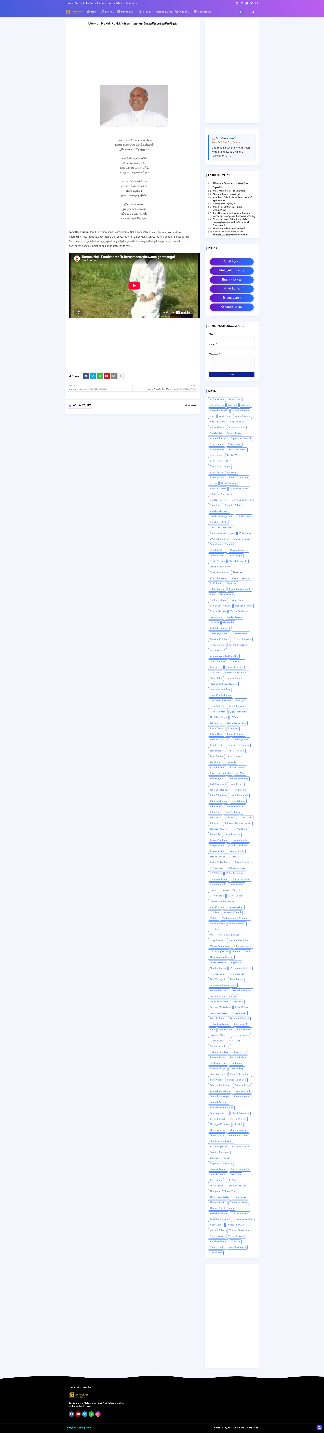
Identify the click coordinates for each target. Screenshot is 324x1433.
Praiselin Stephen (242, 990)
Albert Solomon (240, 410)
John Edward (239, 790)
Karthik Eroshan (241, 879)
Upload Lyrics (164, 12)
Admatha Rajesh (219, 410)
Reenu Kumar (217, 1041)
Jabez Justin (216, 723)
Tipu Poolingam (240, 1213)
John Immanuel (240, 795)
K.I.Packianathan (237, 868)
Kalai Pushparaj (234, 873)
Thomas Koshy (218, 1202)
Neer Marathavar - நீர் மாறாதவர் (229, 191)
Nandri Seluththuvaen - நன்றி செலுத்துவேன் (227, 208)
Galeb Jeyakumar (219, 634)
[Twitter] (93, 376)
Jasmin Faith (216, 745)
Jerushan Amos (235, 756)
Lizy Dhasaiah (217, 907)
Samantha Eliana (236, 1080)
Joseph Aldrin (232, 834)
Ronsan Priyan (217, 1057)
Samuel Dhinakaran (220, 1091)
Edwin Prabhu (217, 589)
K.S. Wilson (216, 873)
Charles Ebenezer (219, 511)
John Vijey (215, 818)
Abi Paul (245, 405)
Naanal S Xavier (241, 951)
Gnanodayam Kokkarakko (224, 656)
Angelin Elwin (237, 422)
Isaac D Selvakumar (220, 695)
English (101, 3)
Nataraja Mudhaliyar (221, 957)
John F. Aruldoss (218, 795)
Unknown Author (244, 1219)
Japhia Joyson (241, 739)
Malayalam (88, 3)
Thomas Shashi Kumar (222, 1208)
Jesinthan (215, 762)
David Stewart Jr (238, 561)
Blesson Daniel (218, 489)
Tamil (77, 3)
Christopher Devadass (221, 528)
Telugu (119, 3)
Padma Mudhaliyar (240, 968)
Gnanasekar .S (217, 650)
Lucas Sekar (236, 907)
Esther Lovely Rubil (220, 606)
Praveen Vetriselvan (220, 1007)
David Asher (216, 555)
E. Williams (216, 583)
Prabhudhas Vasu (219, 990)
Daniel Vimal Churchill (222, 544)
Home (68, 3)
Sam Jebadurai (218, 1074)
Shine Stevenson (238, 1130)
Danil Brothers (217, 550)
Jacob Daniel (217, 728)
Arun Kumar (216, 444)
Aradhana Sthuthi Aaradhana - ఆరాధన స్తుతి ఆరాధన (232, 199)
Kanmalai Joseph (219, 879)
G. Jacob (214, 622)
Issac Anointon (218, 712)
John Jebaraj (238, 801)
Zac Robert (216, 1253)
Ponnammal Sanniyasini (223, 985)
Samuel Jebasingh (219, 1096)
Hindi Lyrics (231, 288)
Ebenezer (231, 583)
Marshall (214, 929)
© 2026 (87, 1428)
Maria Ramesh (237, 923)
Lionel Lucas (235, 896)
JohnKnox (215, 823)
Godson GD (237, 661)
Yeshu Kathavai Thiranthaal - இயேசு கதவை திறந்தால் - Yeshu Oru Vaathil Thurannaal (231, 222)
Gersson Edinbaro (219, 639)
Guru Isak (215, 673)
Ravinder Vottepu (219, 1035)
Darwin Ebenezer (239, 550)
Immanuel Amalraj (220, 689)
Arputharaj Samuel (241, 438)
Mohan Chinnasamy (221, 946)
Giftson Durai (217, 645)
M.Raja (213, 918)
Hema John (216, 678)
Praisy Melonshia (219, 1002)
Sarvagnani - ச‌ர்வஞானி (224, 204)
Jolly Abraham (239, 829)
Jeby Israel (215, 751)
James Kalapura (235, 734)
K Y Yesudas (216, 868)
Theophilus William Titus (223, 1191)
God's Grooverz (218, 661)
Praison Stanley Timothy (223, 996)
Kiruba (213, 890)
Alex (212, 416)
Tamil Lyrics (231, 261)
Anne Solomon (237, 427)
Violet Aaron (217, 1236)
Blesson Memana (239, 489)
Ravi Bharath (244, 1029)
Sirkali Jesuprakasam (221, 1141)
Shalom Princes (238, 1119)
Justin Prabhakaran (220, 862)
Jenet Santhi (216, 756)
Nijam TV (236, 963)
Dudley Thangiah (241, 578)
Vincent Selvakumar (239, 1230)
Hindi (110, 3)
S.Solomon (236, 1063)
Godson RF (216, 667)
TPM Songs (232, 1180)
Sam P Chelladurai (240, 1074)
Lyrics (108, 12)
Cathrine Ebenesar (242, 500)
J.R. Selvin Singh (218, 717)
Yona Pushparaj (237, 1247)
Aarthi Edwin (217, 405)
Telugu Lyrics (232, 297)
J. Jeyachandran (238, 712)
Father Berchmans (239, 611)
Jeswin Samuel (237, 767)
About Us (185, 12)
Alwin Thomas (242, 416)
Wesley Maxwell (236, 1236)
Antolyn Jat (216, 433)
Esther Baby (237, 600)
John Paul (215, 812)
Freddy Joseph (234, 617)
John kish (247, 818)
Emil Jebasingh (218, 600)
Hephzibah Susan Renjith (223, 684)
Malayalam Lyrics (231, 270)
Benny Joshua (217, 477)
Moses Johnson (244, 946)
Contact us (252, 1428)
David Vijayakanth (220, 567)
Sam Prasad (216, 1080)
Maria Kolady (217, 923)
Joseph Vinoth (236, 851)
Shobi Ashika (217, 1135)
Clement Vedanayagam (222, 533)
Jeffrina (240, 751)
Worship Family (218, 1241)
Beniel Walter (234, 455)
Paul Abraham (237, 974)
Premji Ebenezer (218, 1013)
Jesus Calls (230, 762)
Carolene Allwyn (218, 500)
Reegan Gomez (241, 1035)
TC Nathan (216, 1180)
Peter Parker (236, 979)
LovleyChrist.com (74, 1428)
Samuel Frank (243, 1091)
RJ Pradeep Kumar (220, 1024)
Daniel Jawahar (242, 539)
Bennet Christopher (220, 461)
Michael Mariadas (238, 940)
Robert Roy (240, 1052)
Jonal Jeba (215, 834)
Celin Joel (215, 505)
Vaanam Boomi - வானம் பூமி (226, 194)
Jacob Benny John (236, 723)
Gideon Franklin (242, 639)
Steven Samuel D (240, 1169)
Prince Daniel (239, 1013)
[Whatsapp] (100, 376)
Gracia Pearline (234, 667)
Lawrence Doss (230, 890)
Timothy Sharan (218, 1213)
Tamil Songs (216, 1186)
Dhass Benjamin (218, 578)
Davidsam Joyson (219, 572)
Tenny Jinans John (237, 1186)
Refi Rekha (234, 1041)
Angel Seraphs (217, 422)
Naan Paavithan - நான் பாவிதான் (229, 228)
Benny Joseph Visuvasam (223, 472)
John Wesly (231, 818)
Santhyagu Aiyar (219, 1113)
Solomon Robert (240, 1147)
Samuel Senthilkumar (221, 1108)
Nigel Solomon (218, 963)
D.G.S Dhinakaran (219, 539)
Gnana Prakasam (238, 645)
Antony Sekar (234, 433)
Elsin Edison (226, 594)
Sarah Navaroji (240, 1113)
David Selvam (217, 561)
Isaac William (217, 706)
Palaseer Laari (217, 974)
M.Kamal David (232, 912)
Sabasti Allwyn (218, 1068)
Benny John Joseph (220, 466)
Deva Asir (238, 572)
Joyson (233, 857)
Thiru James (240, 1197)
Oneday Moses (218, 968)
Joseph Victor (217, 851)
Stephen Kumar (218, 1169)
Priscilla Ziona (217, 1018)
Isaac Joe (241, 700)
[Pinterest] (107, 376)
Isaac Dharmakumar (221, 700)
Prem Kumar (242, 1007)
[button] (253, 12)
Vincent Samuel (235, 1225)
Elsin (212, 594)
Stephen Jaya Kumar (221, 1163)
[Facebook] (86, 376)
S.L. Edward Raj (218, 1063)
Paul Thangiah (217, 979)
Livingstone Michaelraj (222, 901)
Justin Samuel (242, 862)
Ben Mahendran (237, 449)
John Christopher (219, 790)
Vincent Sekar (217, 1230)
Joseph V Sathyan (237, 845)
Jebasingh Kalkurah (238, 745)
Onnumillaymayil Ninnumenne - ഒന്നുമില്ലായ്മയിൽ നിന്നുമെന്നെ (230, 233)
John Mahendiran (235, 806)
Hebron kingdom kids (236, 673)
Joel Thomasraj (218, 784)
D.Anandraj (245, 533)
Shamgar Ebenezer (220, 1124)
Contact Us (204, 12)
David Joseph (235, 555)
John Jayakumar (218, 801)
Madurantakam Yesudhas (235, 918)
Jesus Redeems (217, 767)
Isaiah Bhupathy (237, 706)
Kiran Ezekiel (237, 884)
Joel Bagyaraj (217, 779)
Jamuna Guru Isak (219, 739)
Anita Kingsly (217, 427)
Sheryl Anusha (217, 1130)
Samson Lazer (242, 1085)
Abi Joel (232, 405)
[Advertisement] (136, 58)
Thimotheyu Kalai (219, 1197)
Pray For (147, 12)
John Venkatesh (233, 812)
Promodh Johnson (239, 1018)
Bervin (213, 483)
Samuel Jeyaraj (242, 1096)
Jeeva (228, 751)
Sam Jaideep (237, 1068)
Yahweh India (217, 1247)
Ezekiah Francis (243, 606)
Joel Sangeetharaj (238, 779)
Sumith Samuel (218, 1174)
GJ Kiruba (228, 622)
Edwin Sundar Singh (240, 589)
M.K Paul (215, 912)
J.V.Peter (235, 717)
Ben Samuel (216, 455)
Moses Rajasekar (219, 951)
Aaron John (234, 399)
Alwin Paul (225, 416)
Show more (190, 406)
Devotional (126, 12)
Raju (212, 1029)
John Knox (215, 806)
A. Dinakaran (217, 399)
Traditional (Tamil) (220, 1219)
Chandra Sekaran (234, 505)
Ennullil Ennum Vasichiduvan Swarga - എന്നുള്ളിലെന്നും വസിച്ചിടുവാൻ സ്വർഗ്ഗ (234, 214)
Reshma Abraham (219, 1046)
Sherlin (238, 1124)
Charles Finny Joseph (221, 516)
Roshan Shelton (238, 1057)
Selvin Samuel (217, 1119)
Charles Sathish (218, 522)
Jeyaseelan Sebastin (220, 773)
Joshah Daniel (217, 857)
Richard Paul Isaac (220, 1052)
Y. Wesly (235, 1241)
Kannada (130, 3)
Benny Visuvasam (238, 477)
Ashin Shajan (217, 449)
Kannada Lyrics (231, 307)
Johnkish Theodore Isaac (238, 823)
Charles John (244, 516)
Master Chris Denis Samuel (224, 935)
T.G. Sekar (236, 1174)
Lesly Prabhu (217, 896)
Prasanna (238, 1002)
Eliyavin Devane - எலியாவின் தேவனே (230, 185)
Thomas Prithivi (238, 1202)
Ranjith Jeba (226, 1029)
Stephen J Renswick (220, 1158)
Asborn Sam (234, 444)
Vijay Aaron (216, 1225)
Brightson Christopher (221, 494)
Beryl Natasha (229, 483)
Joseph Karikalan (219, 840)
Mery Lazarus (217, 940)
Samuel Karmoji (218, 1102)
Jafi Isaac (233, 728)
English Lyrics (231, 279)
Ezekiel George (218, 611)
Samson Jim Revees (220, 1085)
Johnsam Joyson (218, 829)
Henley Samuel (234, 678)
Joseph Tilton (217, 845)
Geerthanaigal (240, 634)
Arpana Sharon (218, 438)
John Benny (237, 784)
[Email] (114, 376)
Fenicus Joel (216, 617)
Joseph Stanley (240, 840)
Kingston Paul (217, 884)
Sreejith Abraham (219, 1152)
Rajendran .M (241, 1024)
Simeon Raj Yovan (238, 1135)
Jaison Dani (216, 734)
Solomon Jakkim (218, 1147)
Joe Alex (240, 773)
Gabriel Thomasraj (220, 628)
